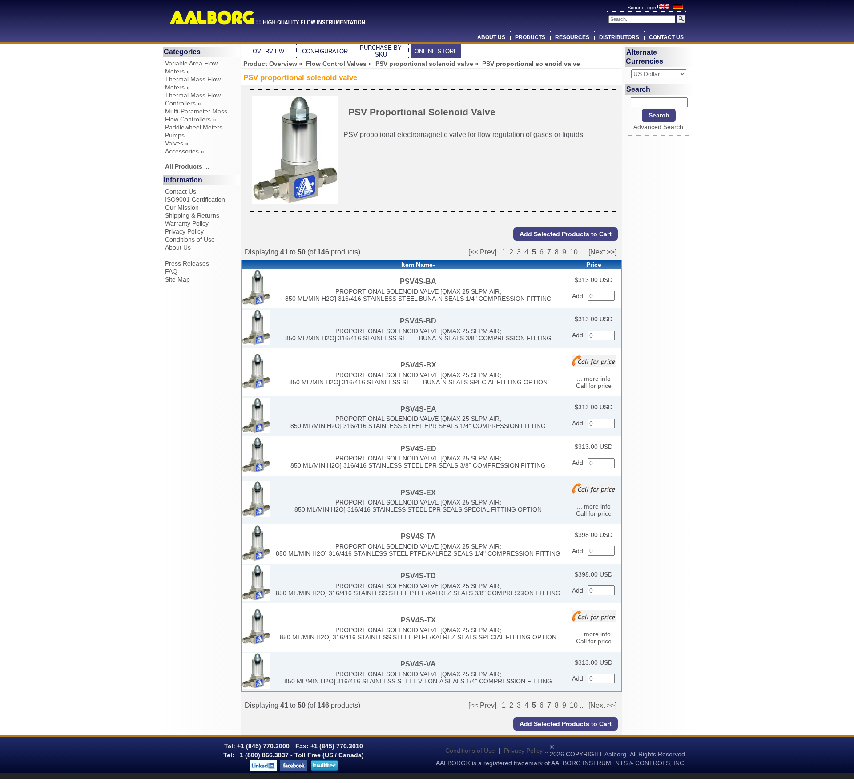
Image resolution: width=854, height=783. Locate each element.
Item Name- (418, 264)
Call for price (594, 385)
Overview (268, 51)
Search (638, 89)
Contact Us (666, 37)
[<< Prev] (482, 252)
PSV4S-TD (418, 576)
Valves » (177, 143)
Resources (572, 37)
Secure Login (642, 7)
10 (574, 252)
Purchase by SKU (381, 51)
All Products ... (187, 166)
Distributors (619, 37)
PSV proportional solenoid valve (424, 63)
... (582, 252)
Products (530, 37)
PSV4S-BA (418, 281)
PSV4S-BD (418, 321)
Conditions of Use (190, 239)
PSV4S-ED (418, 448)
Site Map (177, 279)
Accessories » (184, 151)
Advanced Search (658, 126)
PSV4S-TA (418, 536)
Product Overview (270, 63)
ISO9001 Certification (195, 199)
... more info (594, 378)
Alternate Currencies (644, 56)
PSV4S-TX (418, 620)
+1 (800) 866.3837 (262, 755)
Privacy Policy (184, 231)
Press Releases (187, 263)
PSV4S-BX (418, 365)
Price (593, 264)
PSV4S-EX (418, 492)
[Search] (681, 19)
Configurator (325, 51)
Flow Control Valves (336, 63)
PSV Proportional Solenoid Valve (421, 112)
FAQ (171, 271)
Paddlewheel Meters (193, 127)
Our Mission (182, 207)
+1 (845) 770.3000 (262, 746)
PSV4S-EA (418, 409)
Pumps (175, 135)
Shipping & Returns (192, 215)
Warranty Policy (187, 223)
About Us (491, 37)
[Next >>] (602, 252)
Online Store (436, 51)
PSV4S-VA (418, 664)
